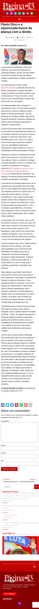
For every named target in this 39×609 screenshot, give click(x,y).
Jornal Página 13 (8, 533)
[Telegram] (23, 13)
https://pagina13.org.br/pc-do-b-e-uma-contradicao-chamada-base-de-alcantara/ (17, 171)
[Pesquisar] (36, 486)
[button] (19, 19)
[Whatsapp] (19, 13)
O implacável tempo (9, 515)
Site (2, 460)
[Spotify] (31, 13)
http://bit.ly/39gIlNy (9, 88)
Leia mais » (5, 502)
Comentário (5, 421)
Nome (3, 445)
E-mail (3, 453)
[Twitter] (15, 13)
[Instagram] (11, 13)
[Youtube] (27, 13)
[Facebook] (7, 13)
